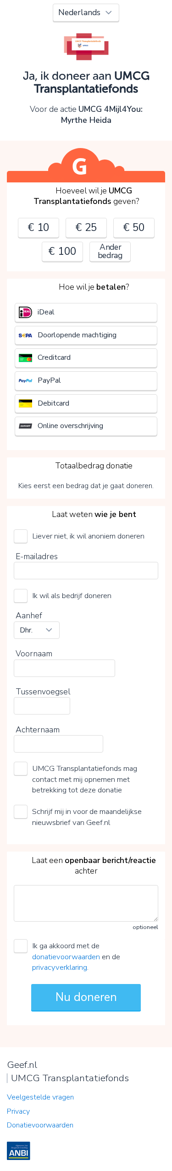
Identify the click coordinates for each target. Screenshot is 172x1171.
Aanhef (29, 615)
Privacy (18, 1111)
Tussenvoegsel (43, 691)
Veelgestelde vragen (40, 1097)
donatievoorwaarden (66, 956)
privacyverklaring (59, 967)
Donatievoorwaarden (40, 1125)
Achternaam (38, 729)
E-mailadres (37, 556)
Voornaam (34, 653)
